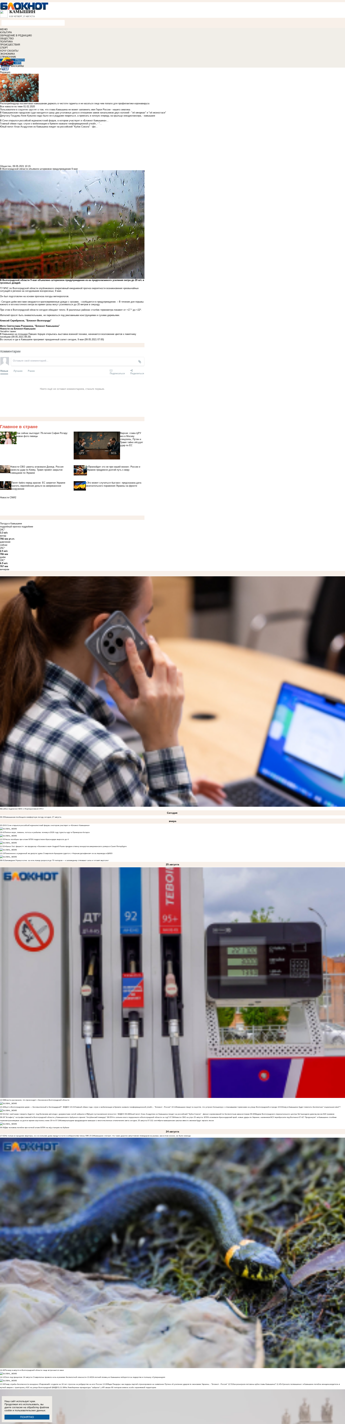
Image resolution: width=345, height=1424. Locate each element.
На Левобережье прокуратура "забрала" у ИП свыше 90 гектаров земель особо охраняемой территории (110, 1387)
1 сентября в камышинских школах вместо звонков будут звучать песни (183, 1120)
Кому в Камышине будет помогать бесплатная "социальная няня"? (311, 1107)
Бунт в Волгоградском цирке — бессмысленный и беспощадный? (33, 1107)
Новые (4, 370)
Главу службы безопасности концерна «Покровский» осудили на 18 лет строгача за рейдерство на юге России (54, 1384)
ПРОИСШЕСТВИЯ (10, 44)
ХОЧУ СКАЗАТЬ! (9, 50)
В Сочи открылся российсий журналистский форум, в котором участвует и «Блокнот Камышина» (47, 825)
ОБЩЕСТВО (7, 38)
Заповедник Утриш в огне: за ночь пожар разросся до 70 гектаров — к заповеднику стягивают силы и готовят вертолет (57, 860)
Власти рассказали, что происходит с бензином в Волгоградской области (37, 1100)
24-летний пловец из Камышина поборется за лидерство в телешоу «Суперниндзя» (128, 1377)
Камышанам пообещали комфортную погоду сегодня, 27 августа (33, 817)
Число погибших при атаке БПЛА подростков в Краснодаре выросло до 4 (37, 839)
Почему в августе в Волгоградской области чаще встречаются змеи (34, 1370)
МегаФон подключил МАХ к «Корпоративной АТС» (22, 809)
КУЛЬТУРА (6, 32)
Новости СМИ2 (8, 497)
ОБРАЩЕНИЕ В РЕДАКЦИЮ (16, 35)
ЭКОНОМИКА (7, 53)
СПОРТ (4, 47)
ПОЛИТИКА (6, 41)
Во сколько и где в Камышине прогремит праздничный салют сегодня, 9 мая (42, 339)
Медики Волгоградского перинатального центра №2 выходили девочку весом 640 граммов (294, 1114)
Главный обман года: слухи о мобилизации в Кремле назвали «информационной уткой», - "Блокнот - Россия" (123, 1107)
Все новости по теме (11, 106)
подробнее (27, 526)
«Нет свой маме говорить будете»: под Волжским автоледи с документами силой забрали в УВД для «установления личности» (61, 1114)
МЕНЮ (4, 29)
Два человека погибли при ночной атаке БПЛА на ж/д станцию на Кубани (37, 1127)
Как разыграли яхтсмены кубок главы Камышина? (254, 1384)
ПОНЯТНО (27, 1417)
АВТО (18, 63)
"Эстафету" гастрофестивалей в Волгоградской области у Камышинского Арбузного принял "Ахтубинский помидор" (55, 1117)
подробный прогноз (10, 526)
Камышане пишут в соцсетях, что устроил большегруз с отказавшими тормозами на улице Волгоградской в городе (226, 1107)
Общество (5, 166)
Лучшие (17, 370)
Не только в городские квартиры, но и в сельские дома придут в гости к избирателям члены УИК (47, 1136)
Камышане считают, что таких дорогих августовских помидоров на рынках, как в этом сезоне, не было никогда (142, 1136)
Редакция (5, 72)
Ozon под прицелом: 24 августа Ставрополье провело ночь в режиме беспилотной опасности (46, 1377)
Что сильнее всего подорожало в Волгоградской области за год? (140, 1117)
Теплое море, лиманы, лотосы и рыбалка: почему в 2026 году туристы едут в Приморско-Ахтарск (47, 832)
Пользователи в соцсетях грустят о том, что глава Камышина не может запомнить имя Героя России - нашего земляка (65, 109)
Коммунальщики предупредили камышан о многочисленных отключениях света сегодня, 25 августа (103, 1120)
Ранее (31, 370)
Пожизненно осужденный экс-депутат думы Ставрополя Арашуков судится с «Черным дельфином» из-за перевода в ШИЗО (58, 853)
